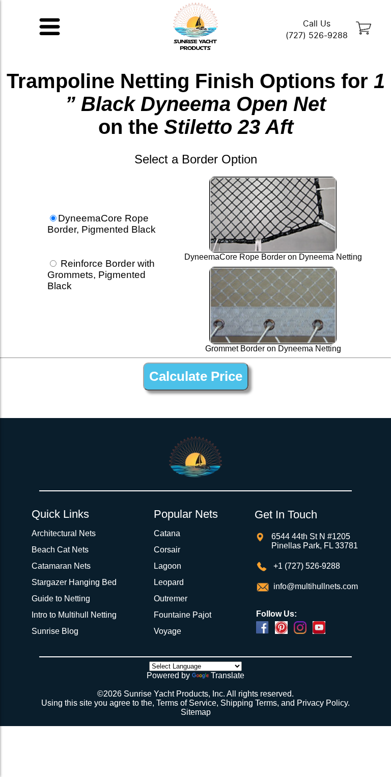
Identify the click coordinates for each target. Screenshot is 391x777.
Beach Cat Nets (60, 549)
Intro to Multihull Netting (74, 614)
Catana (167, 533)
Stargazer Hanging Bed (74, 582)
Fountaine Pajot (182, 614)
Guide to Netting (61, 598)
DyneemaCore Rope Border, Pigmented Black (101, 224)
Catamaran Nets (61, 566)
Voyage (167, 631)
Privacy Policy (322, 703)
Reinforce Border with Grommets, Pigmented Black (101, 274)
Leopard (169, 582)
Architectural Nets (64, 533)
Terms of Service (186, 703)
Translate (227, 675)
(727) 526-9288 (317, 35)
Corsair (167, 549)
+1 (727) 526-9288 (305, 566)
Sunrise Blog (55, 631)
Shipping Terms (248, 703)
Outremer (170, 598)
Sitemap (196, 712)
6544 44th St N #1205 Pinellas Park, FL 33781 (314, 541)
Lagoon (167, 566)
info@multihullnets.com (314, 586)
